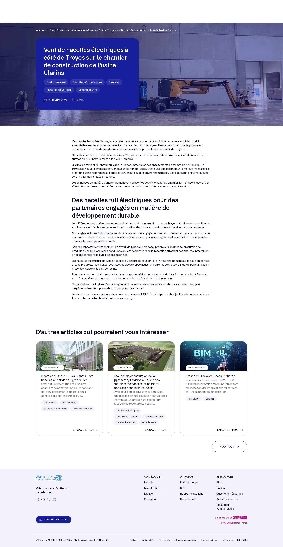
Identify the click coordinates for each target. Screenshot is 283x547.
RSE (182, 488)
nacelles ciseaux (124, 264)
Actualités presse (227, 499)
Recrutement (188, 499)
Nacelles (149, 482)
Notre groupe (188, 482)
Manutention (152, 488)
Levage (148, 493)
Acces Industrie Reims (103, 233)
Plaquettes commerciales (225, 506)
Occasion (150, 499)
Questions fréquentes (229, 493)
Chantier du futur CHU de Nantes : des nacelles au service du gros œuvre (67, 378)
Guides (220, 488)
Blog (219, 482)
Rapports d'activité (191, 493)
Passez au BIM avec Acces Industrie (210, 376)
